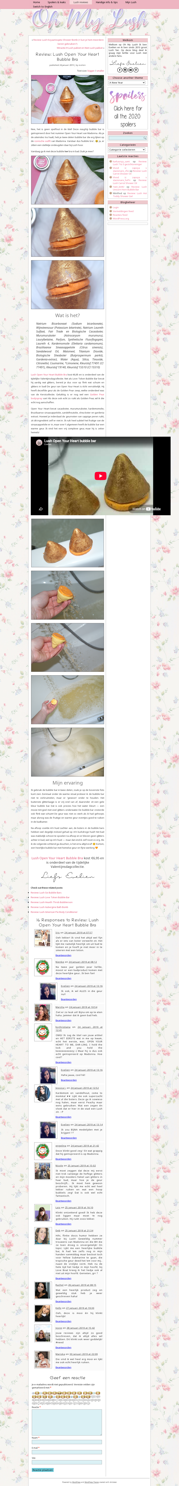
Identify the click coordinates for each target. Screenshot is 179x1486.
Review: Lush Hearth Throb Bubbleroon (52, 902)
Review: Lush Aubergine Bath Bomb (49, 907)
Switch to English (42, 6)
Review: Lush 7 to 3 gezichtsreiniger (130, 163)
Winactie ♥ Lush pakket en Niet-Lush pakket (80, 47)
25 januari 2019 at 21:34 (79, 1230)
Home (36, 2)
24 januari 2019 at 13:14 (88, 1124)
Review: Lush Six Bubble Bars (46, 892)
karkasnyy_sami (121, 161)
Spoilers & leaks (57, 2)
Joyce (59, 1327)
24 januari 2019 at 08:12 (83, 961)
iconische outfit (42, 141)
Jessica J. (61, 1087)
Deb (58, 1230)
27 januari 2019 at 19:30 (80, 1308)
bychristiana (63, 1027)
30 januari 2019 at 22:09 (84, 1354)
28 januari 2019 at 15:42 (81, 1327)
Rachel (60, 1285)
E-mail (36, 1447)
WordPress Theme (92, 1482)
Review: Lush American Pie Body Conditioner (54, 912)
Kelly (59, 1308)
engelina (61, 1145)
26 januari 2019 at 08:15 (82, 1285)
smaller (100, 70)
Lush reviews (80, 2)
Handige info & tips (107, 2)
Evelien (82, 65)
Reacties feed (120, 214)
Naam (36, 1437)
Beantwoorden (63, 955)
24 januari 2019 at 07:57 (78, 932)
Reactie (36, 1407)
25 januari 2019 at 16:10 (79, 1207)
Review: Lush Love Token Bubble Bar (50, 897)
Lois (58, 1207)
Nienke (60, 961)
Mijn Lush (130, 2)
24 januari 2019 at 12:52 (85, 1087)
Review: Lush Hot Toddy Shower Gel (130, 195)
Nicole (59, 1165)
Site (33, 1458)
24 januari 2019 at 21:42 (85, 1145)
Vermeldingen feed (123, 211)
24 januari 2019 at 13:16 (88, 986)
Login (116, 207)
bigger (91, 70)
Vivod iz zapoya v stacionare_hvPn (130, 179)
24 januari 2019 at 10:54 (83, 1007)
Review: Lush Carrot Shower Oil (130, 172)
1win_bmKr (118, 186)
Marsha (60, 1007)
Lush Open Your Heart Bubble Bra (49, 374)
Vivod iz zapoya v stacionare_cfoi (130, 169)
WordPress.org (121, 218)
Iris (58, 932)
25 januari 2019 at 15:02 (82, 1165)
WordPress (76, 1482)
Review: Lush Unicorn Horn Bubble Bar (130, 188)
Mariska (60, 1354)
